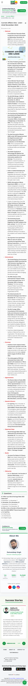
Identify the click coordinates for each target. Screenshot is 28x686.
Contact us (21, 649)
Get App (23, 528)
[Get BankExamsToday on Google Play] (20, 669)
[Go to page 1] (4, 643)
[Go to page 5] (13, 643)
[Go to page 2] (8, 643)
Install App (22, 10)
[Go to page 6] (14, 643)
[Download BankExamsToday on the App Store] (7, 669)
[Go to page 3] (10, 643)
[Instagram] (18, 587)
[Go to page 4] (11, 643)
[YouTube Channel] (10, 587)
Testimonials (14, 652)
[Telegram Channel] (14, 587)
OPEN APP (24, 2)
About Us (12, 649)
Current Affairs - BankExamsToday (16, 678)
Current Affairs (10, 16)
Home (2, 16)
